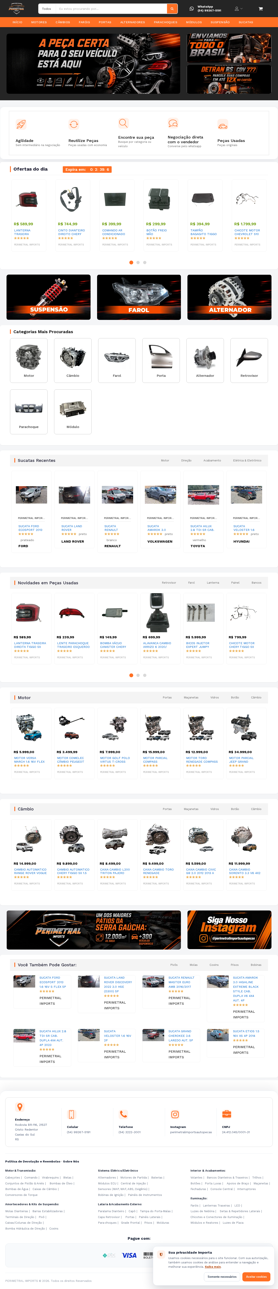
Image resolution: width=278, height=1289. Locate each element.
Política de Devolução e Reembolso (32, 1161)
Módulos (194, 22)
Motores (39, 22)
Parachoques (165, 22)
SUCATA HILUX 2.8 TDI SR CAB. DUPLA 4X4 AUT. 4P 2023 (202, 528)
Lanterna (213, 582)
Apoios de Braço (238, 1183)
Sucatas (246, 22)
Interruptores (246, 1189)
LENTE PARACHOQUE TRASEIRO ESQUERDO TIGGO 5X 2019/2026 (30, 645)
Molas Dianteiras (16, 1211)
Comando (31, 1177)
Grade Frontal (130, 1222)
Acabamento (212, 460)
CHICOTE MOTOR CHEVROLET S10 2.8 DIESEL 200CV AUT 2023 (248, 232)
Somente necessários (222, 1276)
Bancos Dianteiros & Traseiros (227, 1177)
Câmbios (63, 22)
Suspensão (220, 22)
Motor (165, 460)
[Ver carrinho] (260, 8)
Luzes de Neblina (202, 1211)
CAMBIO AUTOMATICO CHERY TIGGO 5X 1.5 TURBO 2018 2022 (30, 871)
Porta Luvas (213, 1183)
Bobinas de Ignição (111, 1195)
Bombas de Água (16, 1189)
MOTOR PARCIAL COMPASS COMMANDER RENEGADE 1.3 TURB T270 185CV (115, 760)
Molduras (163, 1222)
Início (17, 22)
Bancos (256, 582)
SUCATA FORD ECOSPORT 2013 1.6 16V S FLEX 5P (30, 528)
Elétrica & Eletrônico (247, 460)
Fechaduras (198, 1189)
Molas (194, 964)
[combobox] (111, 8)
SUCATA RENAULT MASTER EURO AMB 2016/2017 (115, 528)
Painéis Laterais (150, 1217)
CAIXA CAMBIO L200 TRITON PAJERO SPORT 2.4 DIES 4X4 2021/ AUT (72, 871)
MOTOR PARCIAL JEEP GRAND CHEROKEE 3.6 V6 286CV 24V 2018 (199, 760)
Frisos (235, 964)
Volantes (196, 1177)
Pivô (42, 1217)
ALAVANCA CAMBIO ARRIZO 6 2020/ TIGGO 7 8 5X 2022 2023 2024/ (114, 645)
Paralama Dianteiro (111, 1211)
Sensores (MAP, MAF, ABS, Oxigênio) (122, 1189)
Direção (186, 460)
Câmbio (256, 697)
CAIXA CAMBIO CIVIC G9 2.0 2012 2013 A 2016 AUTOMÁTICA (158, 871)
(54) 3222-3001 (130, 1132)
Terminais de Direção (19, 1217)
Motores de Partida (133, 1177)
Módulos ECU (107, 1183)
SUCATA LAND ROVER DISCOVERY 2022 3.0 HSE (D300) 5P (71, 528)
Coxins (214, 964)
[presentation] (11, 63)
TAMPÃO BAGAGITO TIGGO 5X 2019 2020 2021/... (203, 232)
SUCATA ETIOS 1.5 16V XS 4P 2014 (246, 1033)
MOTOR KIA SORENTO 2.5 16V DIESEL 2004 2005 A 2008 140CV (245, 760)
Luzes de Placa (233, 1222)
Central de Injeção (133, 1183)
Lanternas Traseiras (216, 1205)
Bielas (67, 1177)
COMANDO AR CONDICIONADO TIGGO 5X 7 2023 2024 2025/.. (114, 232)
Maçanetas (191, 697)
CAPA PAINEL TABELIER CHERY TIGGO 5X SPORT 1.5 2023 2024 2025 (244, 645)
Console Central (221, 1189)
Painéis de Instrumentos (145, 1195)
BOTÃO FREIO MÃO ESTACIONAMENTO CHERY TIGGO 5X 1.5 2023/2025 (160, 232)
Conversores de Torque (21, 1195)
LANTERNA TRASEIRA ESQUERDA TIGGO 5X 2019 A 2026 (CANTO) (27, 232)
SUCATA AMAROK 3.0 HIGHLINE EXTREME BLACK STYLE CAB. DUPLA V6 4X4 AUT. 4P (158, 528)
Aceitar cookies (256, 1276)
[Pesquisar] (172, 8)
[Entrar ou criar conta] (238, 8)
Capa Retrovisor (109, 1217)
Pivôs (174, 964)
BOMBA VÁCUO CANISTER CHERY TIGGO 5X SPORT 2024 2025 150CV (70, 645)
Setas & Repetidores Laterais (240, 1211)
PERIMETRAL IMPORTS (31, 518)
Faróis (84, 22)
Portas (105, 22)
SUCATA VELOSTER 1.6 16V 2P (244, 528)
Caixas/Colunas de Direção (23, 1222)
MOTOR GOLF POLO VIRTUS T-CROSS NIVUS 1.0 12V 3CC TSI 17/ (73, 760)
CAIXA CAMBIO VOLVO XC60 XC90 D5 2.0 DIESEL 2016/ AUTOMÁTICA (245, 871)
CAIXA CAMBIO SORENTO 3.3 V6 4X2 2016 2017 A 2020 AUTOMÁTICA (201, 871)
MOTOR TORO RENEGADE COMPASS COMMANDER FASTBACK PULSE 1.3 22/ (159, 760)
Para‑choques (107, 1222)
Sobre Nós (71, 1161)
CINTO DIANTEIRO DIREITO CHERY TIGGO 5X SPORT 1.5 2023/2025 (71, 232)
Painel (235, 582)
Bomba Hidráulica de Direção (25, 1228)
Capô (132, 1211)
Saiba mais (213, 1266)
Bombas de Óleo (61, 1183)
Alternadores (132, 22)
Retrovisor (169, 582)
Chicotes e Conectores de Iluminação (216, 1217)
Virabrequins (50, 1177)
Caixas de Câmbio (45, 1189)
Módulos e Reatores (204, 1222)
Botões (195, 1183)
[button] (131, 263)
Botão (235, 697)
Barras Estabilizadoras (47, 1211)
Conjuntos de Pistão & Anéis (24, 1183)
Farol (191, 582)
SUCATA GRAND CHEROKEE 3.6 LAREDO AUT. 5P (181, 1035)
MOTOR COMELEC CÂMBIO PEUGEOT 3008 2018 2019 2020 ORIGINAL (30, 760)
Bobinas (256, 964)
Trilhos (256, 1177)
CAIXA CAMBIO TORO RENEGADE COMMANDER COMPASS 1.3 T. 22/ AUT (115, 871)
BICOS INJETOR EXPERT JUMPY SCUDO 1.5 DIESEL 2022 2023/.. (156, 645)
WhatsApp (205, 6)
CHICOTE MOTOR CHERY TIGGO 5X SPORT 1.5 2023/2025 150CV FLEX (202, 645)
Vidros (214, 697)
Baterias (156, 1177)
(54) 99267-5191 (209, 10)
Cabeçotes (12, 1177)
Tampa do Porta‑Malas (155, 1211)
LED (237, 1205)
